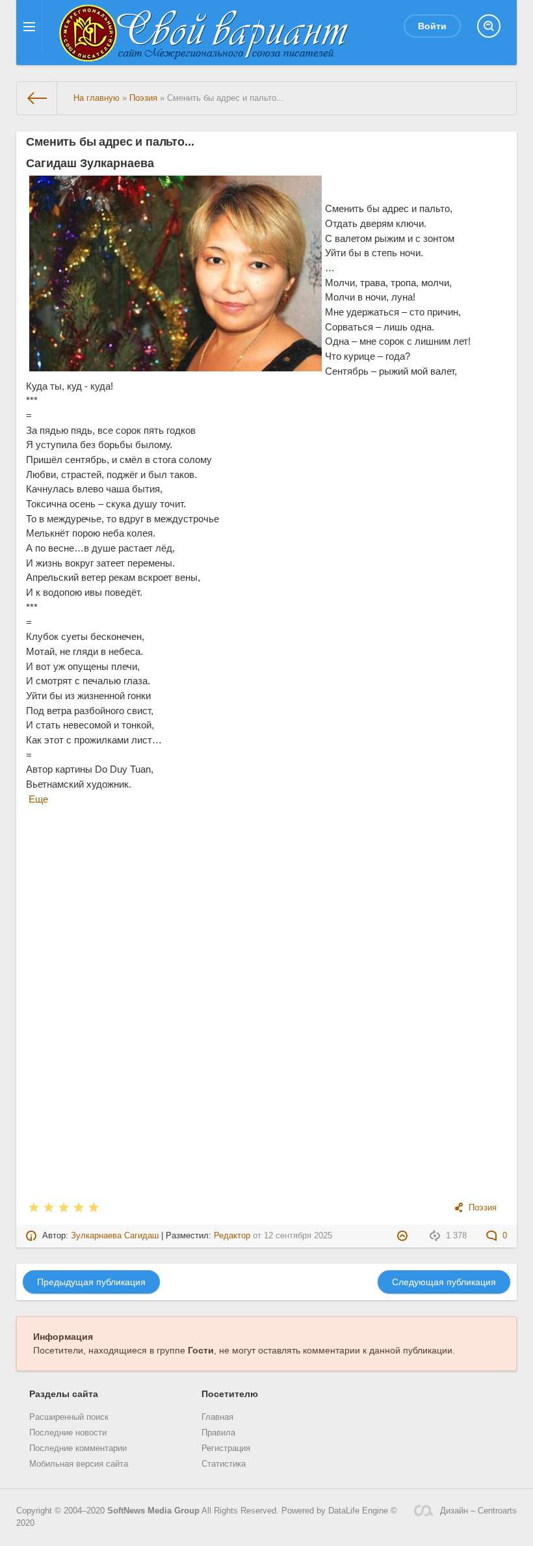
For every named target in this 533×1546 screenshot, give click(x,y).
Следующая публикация (444, 1282)
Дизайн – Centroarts (478, 1510)
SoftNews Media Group (153, 1510)
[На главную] (37, 98)
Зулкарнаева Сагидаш (115, 1235)
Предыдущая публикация (91, 1282)
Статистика (224, 1464)
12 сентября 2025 (298, 1235)
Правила (218, 1432)
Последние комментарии (78, 1448)
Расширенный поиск (69, 1417)
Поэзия (483, 1207)
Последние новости (68, 1432)
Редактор (232, 1235)
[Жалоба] (404, 1235)
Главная (217, 1417)
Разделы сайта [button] (63, 1394)
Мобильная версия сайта (78, 1464)
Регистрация (226, 1448)
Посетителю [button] (230, 1394)
